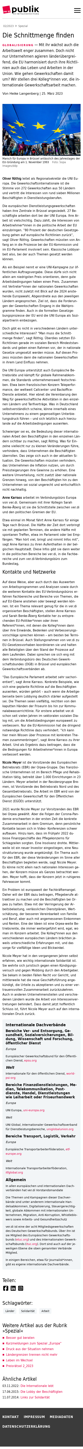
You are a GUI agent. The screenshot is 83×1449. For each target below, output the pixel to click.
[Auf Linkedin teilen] (13, 1288)
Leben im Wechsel (19, 1360)
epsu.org (30, 1060)
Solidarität (28, 1311)
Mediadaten (61, 1416)
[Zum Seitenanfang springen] (69, 1437)
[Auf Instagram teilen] (21, 1288)
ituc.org (31, 1243)
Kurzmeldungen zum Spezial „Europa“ (33, 1343)
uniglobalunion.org (60, 1129)
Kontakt (10, 1416)
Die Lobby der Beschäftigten (32, 1391)
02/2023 (8, 26)
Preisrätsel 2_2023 (19, 1366)
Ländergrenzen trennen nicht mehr (31, 1354)
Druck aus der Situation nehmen (30, 1349)
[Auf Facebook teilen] (6, 1288)
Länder (9, 1311)
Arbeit (45, 1311)
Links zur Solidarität (26, 1397)
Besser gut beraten (20, 1337)
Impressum (34, 1416)
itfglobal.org (14, 1172)
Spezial (23, 26)
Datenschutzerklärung (26, 1426)
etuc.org (22, 1239)
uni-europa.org (34, 1110)
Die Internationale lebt (28, 1386)
